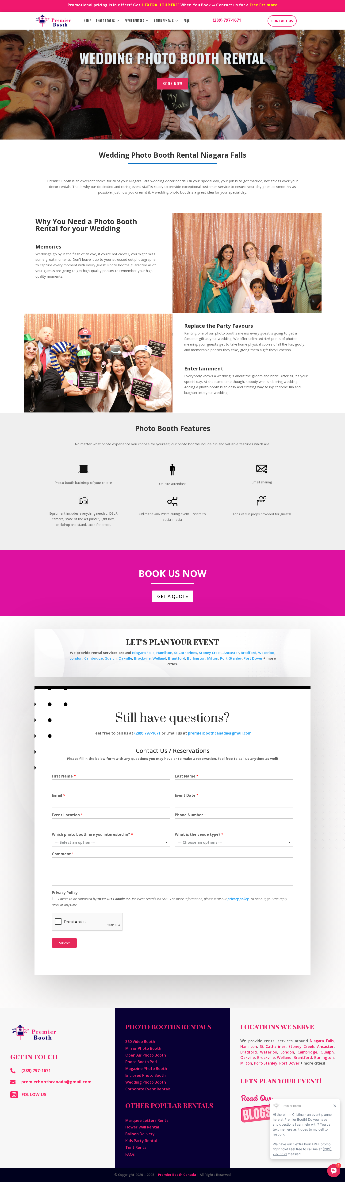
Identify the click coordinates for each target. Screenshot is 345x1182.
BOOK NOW (172, 83)
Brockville (142, 658)
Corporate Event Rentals (148, 1089)
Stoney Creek (210, 652)
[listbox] (111, 842)
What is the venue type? (199, 834)
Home (87, 21)
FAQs (187, 21)
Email (58, 795)
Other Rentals (164, 21)
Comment (63, 854)
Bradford (248, 652)
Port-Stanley (231, 658)
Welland (159, 658)
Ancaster (231, 652)
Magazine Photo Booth (146, 1068)
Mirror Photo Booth (143, 1048)
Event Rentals (134, 21)
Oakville (125, 658)
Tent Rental (136, 1147)
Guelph (111, 658)
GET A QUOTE (172, 596)
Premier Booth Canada (177, 1174)
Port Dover (253, 658)
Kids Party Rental (141, 1140)
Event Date (187, 795)
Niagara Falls (143, 652)
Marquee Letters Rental (147, 1120)
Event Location (67, 815)
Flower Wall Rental (142, 1127)
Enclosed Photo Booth (145, 1075)
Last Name (187, 776)
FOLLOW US (33, 1094)
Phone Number (190, 815)
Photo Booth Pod (141, 1061)
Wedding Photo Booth (145, 1082)
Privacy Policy (64, 892)
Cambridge (93, 658)
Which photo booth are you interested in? (92, 834)
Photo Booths (105, 21)
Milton (212, 658)
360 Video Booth (140, 1041)
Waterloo (266, 652)
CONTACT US (282, 21)
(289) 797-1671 (227, 20)
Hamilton (164, 652)
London (75, 658)
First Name (64, 776)
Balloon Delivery (140, 1133)
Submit (64, 943)
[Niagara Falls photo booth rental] (98, 411)
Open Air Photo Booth (145, 1055)
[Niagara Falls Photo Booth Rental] (247, 311)
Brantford (176, 658)
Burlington (196, 658)
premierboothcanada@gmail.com (56, 1082)
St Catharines (185, 652)
